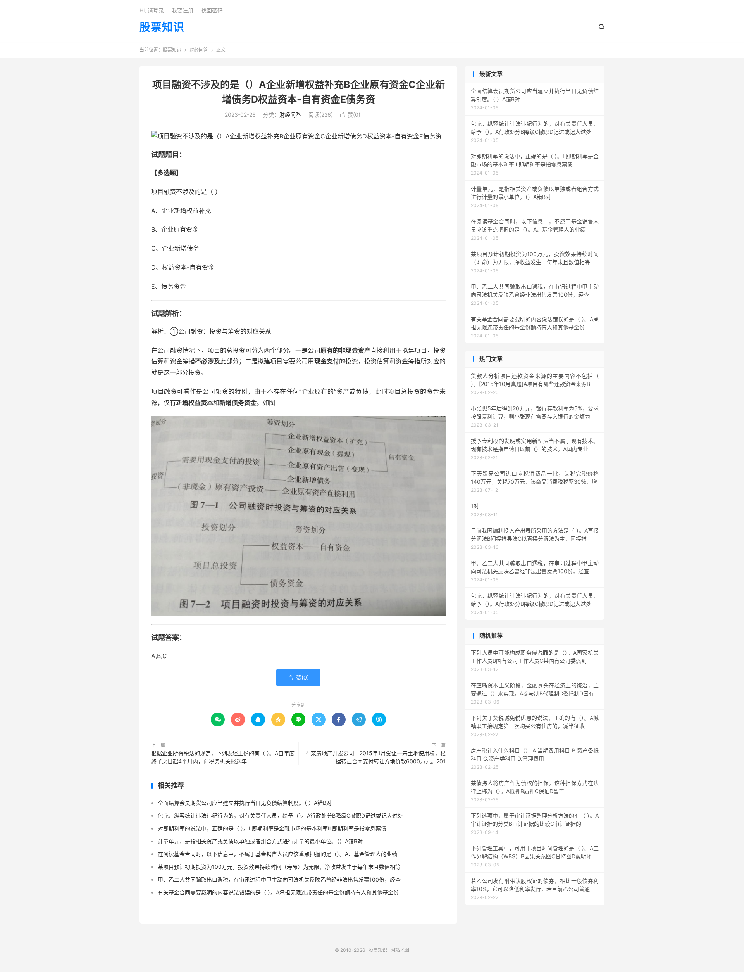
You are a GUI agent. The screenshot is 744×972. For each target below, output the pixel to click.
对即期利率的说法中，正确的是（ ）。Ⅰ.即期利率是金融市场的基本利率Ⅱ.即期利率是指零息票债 (272, 828)
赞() (350, 114)
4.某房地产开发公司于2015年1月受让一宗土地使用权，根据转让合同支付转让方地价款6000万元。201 (376, 757)
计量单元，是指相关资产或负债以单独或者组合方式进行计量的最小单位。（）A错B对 (260, 841)
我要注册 (182, 10)
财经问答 (198, 50)
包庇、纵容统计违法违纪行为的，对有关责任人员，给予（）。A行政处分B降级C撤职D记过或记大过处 (280, 815)
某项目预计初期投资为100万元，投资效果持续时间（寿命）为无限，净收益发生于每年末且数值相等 (279, 866)
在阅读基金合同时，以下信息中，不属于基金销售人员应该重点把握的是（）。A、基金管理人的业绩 (277, 854)
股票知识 (162, 27)
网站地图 (400, 950)
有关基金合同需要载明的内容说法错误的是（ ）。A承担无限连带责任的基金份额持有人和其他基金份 (278, 892)
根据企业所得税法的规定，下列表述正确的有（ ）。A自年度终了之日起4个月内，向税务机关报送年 (222, 757)
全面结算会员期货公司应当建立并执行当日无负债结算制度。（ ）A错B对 (245, 802)
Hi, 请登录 (152, 10)
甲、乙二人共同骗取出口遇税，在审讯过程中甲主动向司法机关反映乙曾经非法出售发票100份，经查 (279, 879)
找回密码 (212, 10)
